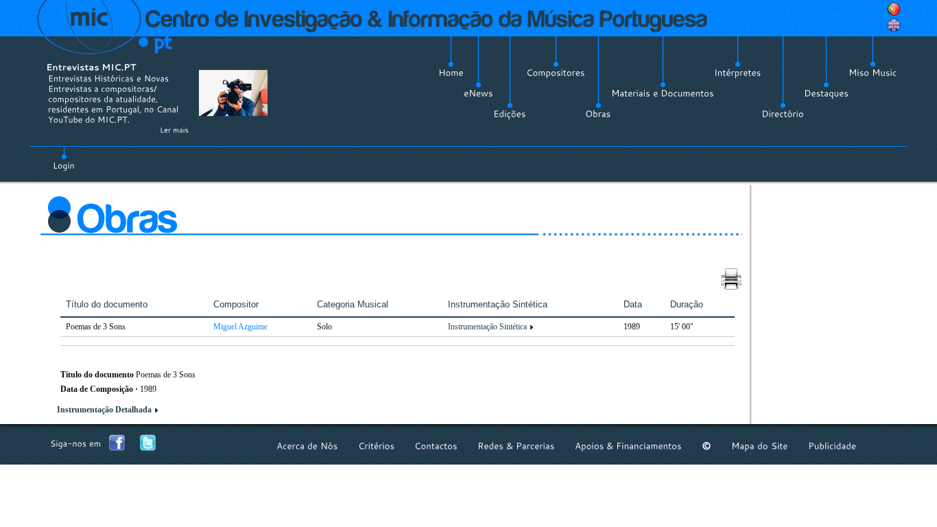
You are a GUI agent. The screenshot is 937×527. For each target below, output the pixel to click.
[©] (706, 446)
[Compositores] (555, 72)
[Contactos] (436, 446)
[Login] (64, 157)
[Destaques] (826, 93)
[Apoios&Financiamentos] (628, 446)
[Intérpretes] (737, 72)
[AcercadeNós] (307, 446)
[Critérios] (376, 446)
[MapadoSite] (759, 446)
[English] (894, 25)
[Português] (894, 9)
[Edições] (509, 113)
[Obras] (598, 113)
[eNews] (478, 93)
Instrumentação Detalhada (104, 409)
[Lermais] (174, 130)
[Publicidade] (832, 446)
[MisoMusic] (873, 72)
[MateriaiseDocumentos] (662, 93)
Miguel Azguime (240, 326)
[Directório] (782, 113)
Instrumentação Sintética (487, 326)
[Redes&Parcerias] (516, 446)
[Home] (451, 72)
